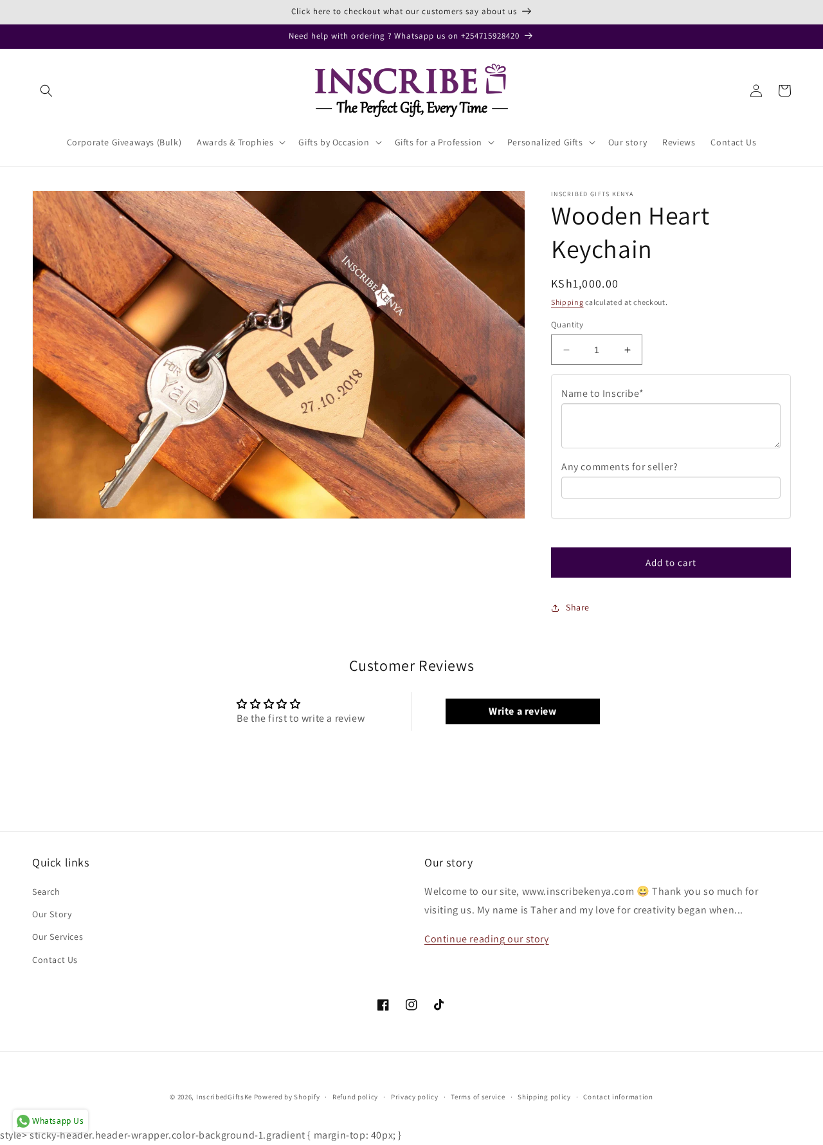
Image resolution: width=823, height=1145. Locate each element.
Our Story (51, 914)
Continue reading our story (486, 939)
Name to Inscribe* (602, 393)
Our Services (57, 936)
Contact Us (55, 960)
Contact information (618, 1096)
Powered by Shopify (287, 1096)
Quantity (567, 324)
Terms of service (478, 1096)
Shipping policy (544, 1096)
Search (46, 891)
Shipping (567, 302)
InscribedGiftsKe (224, 1096)
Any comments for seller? (619, 466)
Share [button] (578, 607)
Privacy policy (415, 1096)
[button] (46, 91)
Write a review (522, 711)
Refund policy (355, 1096)
